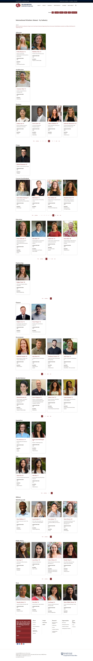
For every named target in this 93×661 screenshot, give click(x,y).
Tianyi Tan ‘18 (20, 475)
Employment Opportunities (35, 631)
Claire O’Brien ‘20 (52, 560)
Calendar (64, 5)
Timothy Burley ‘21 (21, 602)
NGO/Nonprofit (72, 26)
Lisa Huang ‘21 (51, 602)
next (56, 141)
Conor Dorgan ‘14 (36, 321)
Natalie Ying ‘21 (67, 560)
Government (52, 26)
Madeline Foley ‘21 (36, 51)
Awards (34, 628)
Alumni (44, 624)
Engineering (44, 26)
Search (75, 6)
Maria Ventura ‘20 (68, 519)
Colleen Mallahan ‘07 (53, 123)
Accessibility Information (20, 657)
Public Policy (18, 27)
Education (40, 26)
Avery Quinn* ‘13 (52, 519)
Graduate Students (55, 629)
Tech (21, 27)
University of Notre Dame (26, 653)
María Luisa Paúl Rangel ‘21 (38, 440)
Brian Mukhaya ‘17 (21, 519)
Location (56, 12)
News (73, 624)
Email (18, 635)
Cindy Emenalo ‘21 (68, 397)
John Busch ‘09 (35, 356)
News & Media (70, 5)
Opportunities (57, 5)
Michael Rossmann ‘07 (22, 164)
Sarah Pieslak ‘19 (36, 519)
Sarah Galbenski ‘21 (21, 238)
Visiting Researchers (65, 624)
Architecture (22, 26)
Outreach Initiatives (36, 626)
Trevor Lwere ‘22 (36, 123)
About (39, 5)
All (52, 12)
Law (65, 26)
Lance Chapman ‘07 (37, 397)
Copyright (17, 653)
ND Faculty (64, 622)
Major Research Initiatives (54, 623)
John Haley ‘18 (35, 238)
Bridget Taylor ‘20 (21, 282)
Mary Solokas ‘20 (52, 197)
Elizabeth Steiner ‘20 (69, 197)
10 (55, 215)
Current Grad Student (34, 26)
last (59, 141)
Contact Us (29, 655)
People (44, 5)
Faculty (53, 627)
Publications (54, 625)
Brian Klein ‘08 (67, 238)
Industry (61, 12)
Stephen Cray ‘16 (21, 321)
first (34, 141)
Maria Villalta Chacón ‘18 (70, 602)
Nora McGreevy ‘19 (21, 439)
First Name (19, 626)
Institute (34, 622)
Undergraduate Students (54, 632)
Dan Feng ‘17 (20, 560)
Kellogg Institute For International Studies (23, 654)
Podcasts (74, 626)
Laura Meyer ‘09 (36, 560)
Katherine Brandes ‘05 (22, 356)
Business (25, 26)
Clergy (29, 26)
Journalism (62, 26)
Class (69, 12)
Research (50, 5)
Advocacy (17, 26)
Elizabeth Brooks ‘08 (21, 397)
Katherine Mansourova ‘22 (70, 123)
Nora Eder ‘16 (35, 602)
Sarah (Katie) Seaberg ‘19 (22, 197)
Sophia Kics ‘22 (51, 238)
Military (68, 26)
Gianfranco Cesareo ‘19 (53, 356)
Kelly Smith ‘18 (35, 197)
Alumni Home (74, 12)
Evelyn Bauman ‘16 (21, 51)
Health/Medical (57, 26)
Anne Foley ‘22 (67, 356)
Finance (48, 26)
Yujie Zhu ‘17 (35, 475)
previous (37, 141)
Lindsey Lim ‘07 (20, 123)
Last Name (19, 631)
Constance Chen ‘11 (21, 89)
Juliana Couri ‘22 (52, 397)
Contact (34, 624)
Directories (45, 622)
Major (66, 12)
